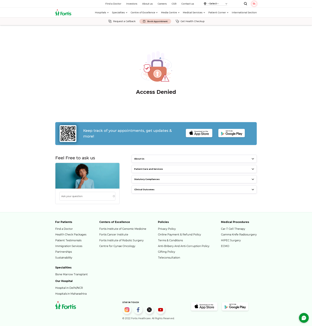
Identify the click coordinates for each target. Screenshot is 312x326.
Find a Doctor (113, 3)
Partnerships (63, 251)
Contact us (187, 3)
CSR (174, 3)
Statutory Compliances (147, 179)
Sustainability (63, 257)
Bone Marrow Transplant (71, 274)
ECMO (225, 246)
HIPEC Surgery (231, 240)
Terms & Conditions (170, 240)
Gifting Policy (166, 251)
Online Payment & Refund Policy (179, 234)
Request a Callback (124, 21)
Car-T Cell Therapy (233, 228)
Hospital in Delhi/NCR (69, 287)
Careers (162, 3)
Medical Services (192, 12)
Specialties (118, 12)
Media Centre (169, 12)
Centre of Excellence (143, 12)
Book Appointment (157, 21)
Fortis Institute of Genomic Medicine (122, 228)
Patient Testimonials (68, 240)
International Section (244, 12)
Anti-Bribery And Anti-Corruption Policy (183, 246)
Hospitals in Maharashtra (71, 293)
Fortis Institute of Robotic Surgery (121, 240)
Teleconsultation (169, 257)
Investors (131, 3)
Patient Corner (217, 12)
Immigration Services (68, 246)
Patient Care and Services (148, 169)
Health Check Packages (70, 234)
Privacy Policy (167, 228)
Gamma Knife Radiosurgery (239, 234)
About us (147, 3)
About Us (139, 159)
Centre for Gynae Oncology (117, 246)
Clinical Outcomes (144, 189)
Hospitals (100, 12)
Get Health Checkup (193, 21)
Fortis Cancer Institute (113, 234)
